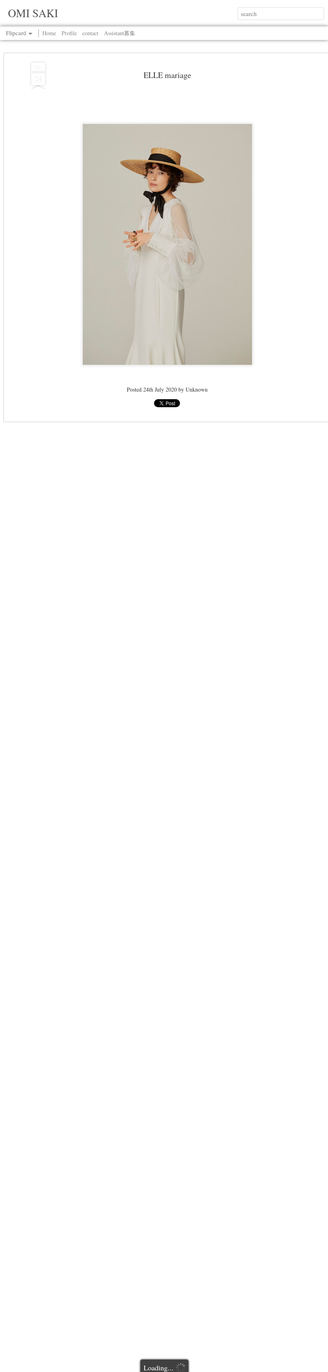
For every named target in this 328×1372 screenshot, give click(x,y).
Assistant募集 (119, 33)
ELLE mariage (167, 75)
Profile (69, 33)
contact (90, 33)
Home (49, 33)
